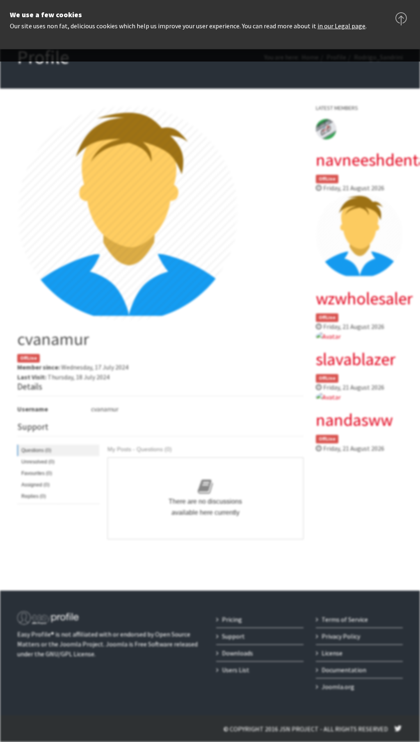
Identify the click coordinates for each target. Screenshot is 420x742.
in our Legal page (341, 26)
